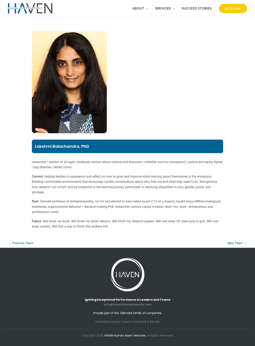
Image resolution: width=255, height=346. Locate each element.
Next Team (237, 243)
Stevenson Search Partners (125, 322)
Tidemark (153, 322)
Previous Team (20, 243)
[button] (146, 8)
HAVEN (99, 322)
